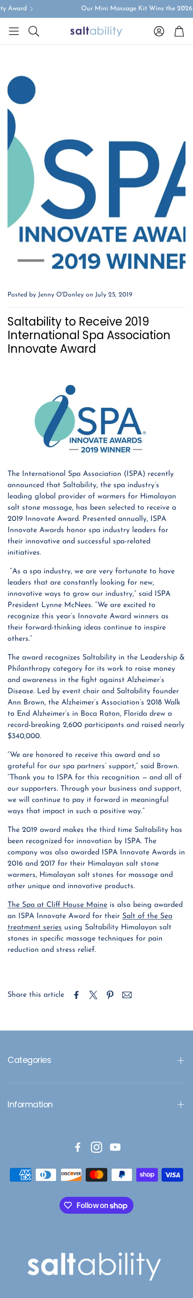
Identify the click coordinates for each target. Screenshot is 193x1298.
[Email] (127, 995)
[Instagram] (96, 1147)
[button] (13, 30)
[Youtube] (115, 1147)
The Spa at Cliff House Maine (57, 905)
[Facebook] (77, 1147)
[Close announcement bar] (184, 7)
